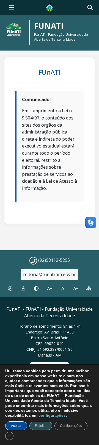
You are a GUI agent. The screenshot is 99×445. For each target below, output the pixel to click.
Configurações (71, 426)
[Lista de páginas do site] (89, 288)
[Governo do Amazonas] (49, 7)
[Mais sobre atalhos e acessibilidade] (10, 288)
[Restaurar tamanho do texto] (63, 288)
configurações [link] (52, 415)
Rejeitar (41, 426)
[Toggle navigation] (11, 7)
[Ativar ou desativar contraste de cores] (36, 288)
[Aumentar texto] (49, 288)
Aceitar (16, 426)
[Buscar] (90, 7)
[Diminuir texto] (76, 288)
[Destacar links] (23, 288)
